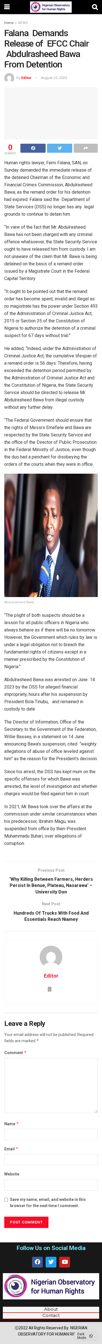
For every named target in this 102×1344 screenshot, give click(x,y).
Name (11, 1123)
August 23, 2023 (54, 78)
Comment (15, 1052)
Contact (51, 1315)
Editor (26, 78)
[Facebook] (37, 1262)
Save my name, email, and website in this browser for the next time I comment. (48, 1202)
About (51, 1309)
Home (9, 23)
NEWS (22, 23)
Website (11, 1174)
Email (11, 1148)
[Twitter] (51, 1262)
